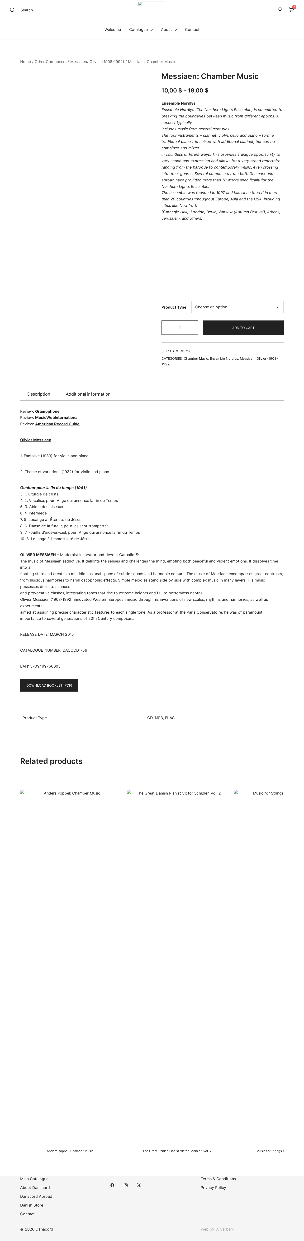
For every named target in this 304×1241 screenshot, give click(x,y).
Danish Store (31, 1205)
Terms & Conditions (218, 1178)
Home (25, 61)
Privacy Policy (213, 1187)
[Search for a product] (12, 10)
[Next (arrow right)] (295, 620)
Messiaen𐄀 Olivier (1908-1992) (97, 61)
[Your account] (280, 10)
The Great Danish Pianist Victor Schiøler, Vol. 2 (177, 1151)
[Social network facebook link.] (112, 1184)
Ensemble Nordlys (224, 358)
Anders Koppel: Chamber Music (70, 1151)
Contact (192, 29)
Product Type (174, 307)
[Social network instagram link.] (126, 1184)
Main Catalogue (34, 1178)
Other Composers (50, 61)
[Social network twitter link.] (139, 1184)
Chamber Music (196, 358)
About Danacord (35, 1187)
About (166, 29)
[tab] (38, 394)
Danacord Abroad (36, 1196)
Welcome (112, 29)
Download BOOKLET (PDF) (49, 685)
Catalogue (138, 29)
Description (38, 394)
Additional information (88, 394)
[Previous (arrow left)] (8, 620)
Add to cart (243, 328)
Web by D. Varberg (217, 1229)
